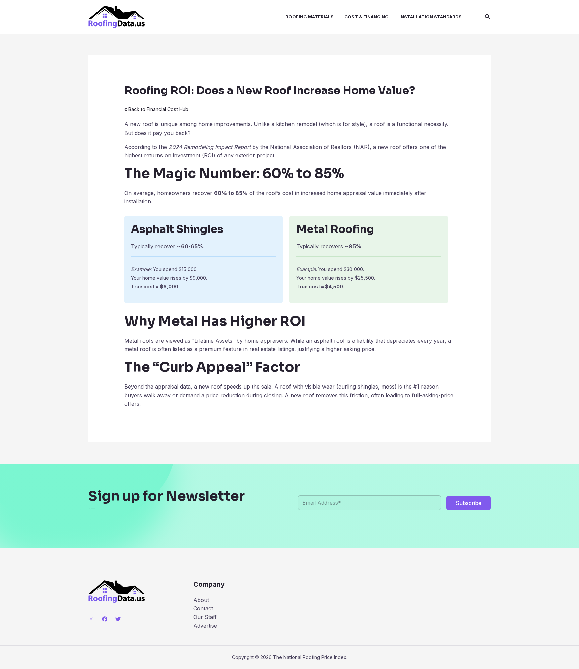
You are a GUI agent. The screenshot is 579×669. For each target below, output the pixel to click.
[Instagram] (91, 619)
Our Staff (205, 617)
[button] (488, 17)
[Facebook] (104, 619)
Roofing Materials (309, 16)
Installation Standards (430, 16)
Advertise (205, 625)
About (201, 600)
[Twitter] (118, 619)
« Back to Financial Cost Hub (156, 109)
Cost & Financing (366, 16)
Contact (203, 608)
